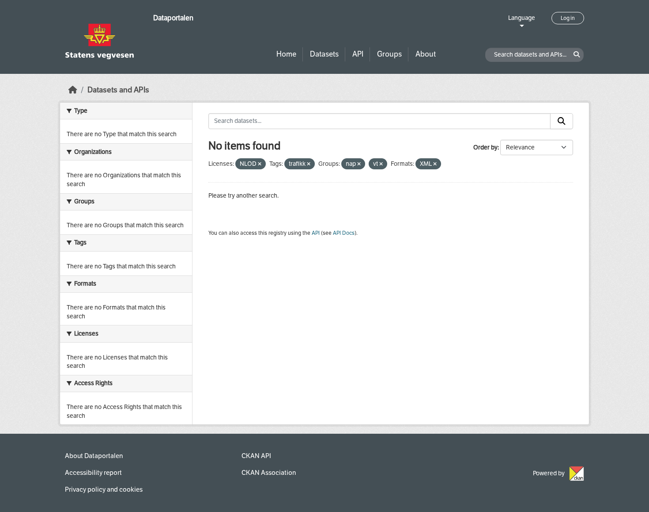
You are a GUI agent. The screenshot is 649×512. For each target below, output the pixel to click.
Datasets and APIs (118, 90)
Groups (389, 54)
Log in (568, 18)
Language (521, 18)
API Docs (344, 233)
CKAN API (256, 456)
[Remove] (259, 164)
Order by (485, 147)
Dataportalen (173, 18)
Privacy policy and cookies (104, 489)
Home (286, 54)
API (357, 54)
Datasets (324, 54)
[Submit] (561, 121)
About (425, 54)
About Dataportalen (94, 456)
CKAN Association (268, 473)
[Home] (72, 90)
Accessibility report (93, 473)
